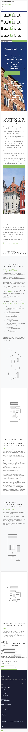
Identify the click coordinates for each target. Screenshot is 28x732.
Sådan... (5, 628)
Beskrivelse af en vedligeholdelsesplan (10, 270)
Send (2, 666)
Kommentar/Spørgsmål (6, 656)
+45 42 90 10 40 (6, 2)
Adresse (2, 653)
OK (1, 730)
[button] (14, 270)
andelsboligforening (10, 291)
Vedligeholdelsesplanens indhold (14, 303)
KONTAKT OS (5, 676)
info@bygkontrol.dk (7, 4)
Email (2, 650)
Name (2, 665)
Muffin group (20, 721)
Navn (2, 648)
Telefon (2, 651)
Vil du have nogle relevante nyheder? (12, 661)
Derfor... (5, 448)
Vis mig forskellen (9, 509)
